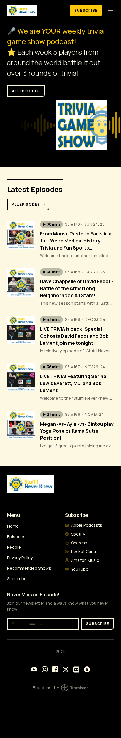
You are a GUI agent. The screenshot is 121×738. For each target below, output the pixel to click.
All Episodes (29, 204)
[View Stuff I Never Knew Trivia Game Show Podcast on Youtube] (34, 669)
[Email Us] (76, 669)
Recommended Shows (29, 568)
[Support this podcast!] (87, 669)
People (14, 547)
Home (13, 526)
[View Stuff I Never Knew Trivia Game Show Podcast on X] (66, 669)
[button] (51, 224)
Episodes (16, 536)
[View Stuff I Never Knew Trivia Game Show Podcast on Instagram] (45, 669)
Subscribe (86, 10)
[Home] (35, 10)
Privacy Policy (20, 557)
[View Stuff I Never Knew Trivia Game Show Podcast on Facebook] (55, 669)
